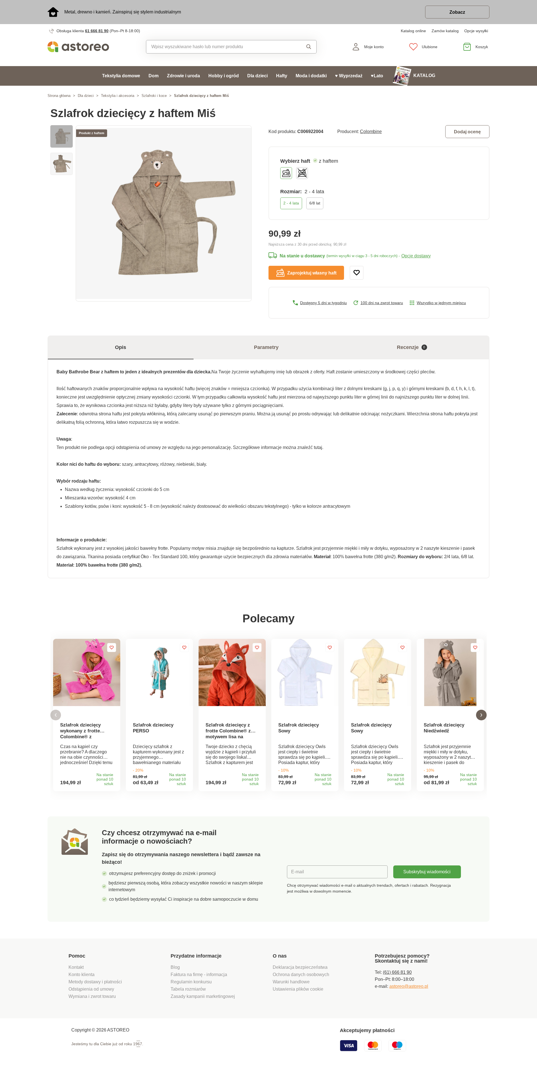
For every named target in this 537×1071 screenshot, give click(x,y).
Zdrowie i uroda (183, 75)
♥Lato (377, 75)
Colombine (371, 131)
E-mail (297, 871)
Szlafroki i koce (154, 96)
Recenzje (411, 347)
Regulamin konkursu (191, 981)
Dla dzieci (257, 75)
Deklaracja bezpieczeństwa (300, 967)
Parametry (266, 347)
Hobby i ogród (223, 75)
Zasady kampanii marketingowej (203, 996)
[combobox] (218, 46)
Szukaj (303, 46)
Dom (154, 75)
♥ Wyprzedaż (348, 75)
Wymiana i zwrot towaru (93, 996)
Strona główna (59, 96)
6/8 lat (314, 203)
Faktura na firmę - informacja (199, 974)
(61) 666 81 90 (397, 972)
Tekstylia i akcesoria (117, 96)
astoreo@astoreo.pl (408, 986)
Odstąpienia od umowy (91, 989)
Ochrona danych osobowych (301, 974)
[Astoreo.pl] (82, 46)
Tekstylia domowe (121, 75)
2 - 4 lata (291, 203)
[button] (55, 715)
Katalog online (413, 31)
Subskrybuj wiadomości (427, 871)
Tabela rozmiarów (188, 989)
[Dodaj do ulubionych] (357, 273)
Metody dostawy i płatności (96, 981)
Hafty (281, 75)
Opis (120, 347)
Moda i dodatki (311, 75)
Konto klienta (82, 974)
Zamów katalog (445, 31)
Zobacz (457, 12)
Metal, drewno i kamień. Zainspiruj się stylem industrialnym (122, 12)
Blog (175, 967)
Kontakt (76, 967)
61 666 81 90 (97, 31)
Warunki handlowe (291, 981)
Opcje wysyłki (476, 31)
